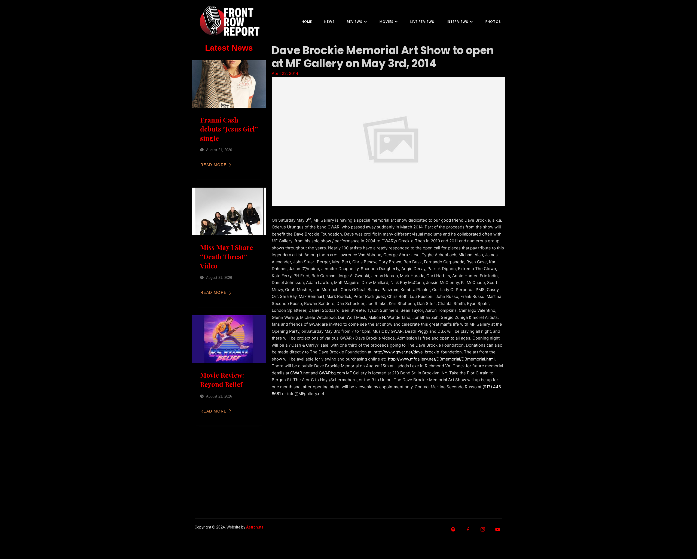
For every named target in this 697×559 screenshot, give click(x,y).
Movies (386, 21)
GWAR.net (300, 372)
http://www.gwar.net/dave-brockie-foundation (418, 352)
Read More (213, 165)
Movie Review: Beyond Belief (222, 380)
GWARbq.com (332, 372)
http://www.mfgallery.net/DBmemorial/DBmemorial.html (441, 359)
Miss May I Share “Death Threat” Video (226, 256)
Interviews (458, 21)
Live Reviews (422, 21)
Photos (493, 21)
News (329, 21)
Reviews (354, 21)
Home (307, 21)
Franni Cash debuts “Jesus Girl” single (229, 128)
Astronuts (254, 527)
